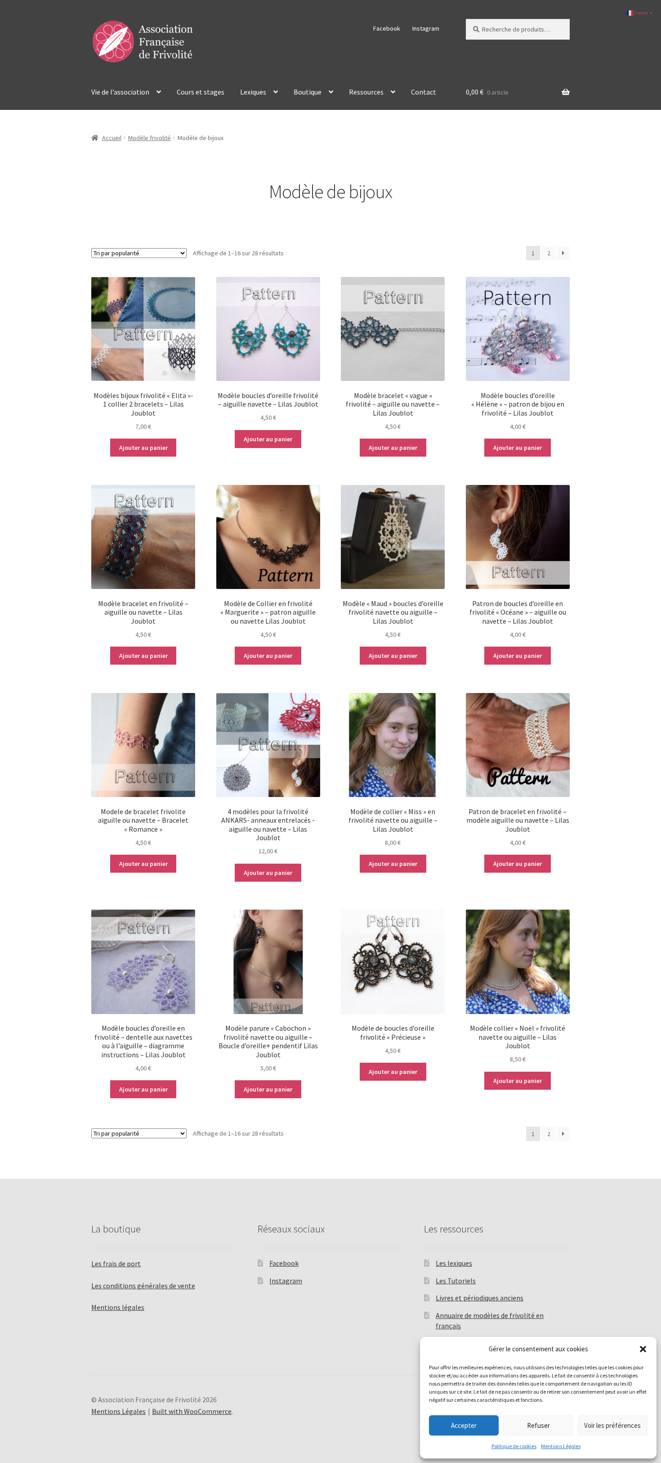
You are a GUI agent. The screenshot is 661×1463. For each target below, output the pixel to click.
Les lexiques (454, 1263)
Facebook (386, 28)
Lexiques (253, 91)
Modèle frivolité (149, 138)
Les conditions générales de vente (143, 1285)
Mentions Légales (561, 1446)
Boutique (308, 91)
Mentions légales (117, 1307)
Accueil (111, 138)
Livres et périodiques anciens (479, 1297)
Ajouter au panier (143, 448)
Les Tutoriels (456, 1280)
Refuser (538, 1425)
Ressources (366, 91)
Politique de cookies (513, 1446)
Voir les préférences (612, 1425)
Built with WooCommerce (192, 1411)
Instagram (425, 28)
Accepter (464, 1425)
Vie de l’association (120, 91)
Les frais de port (116, 1263)
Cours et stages (200, 91)
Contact (423, 91)
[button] (643, 1349)
